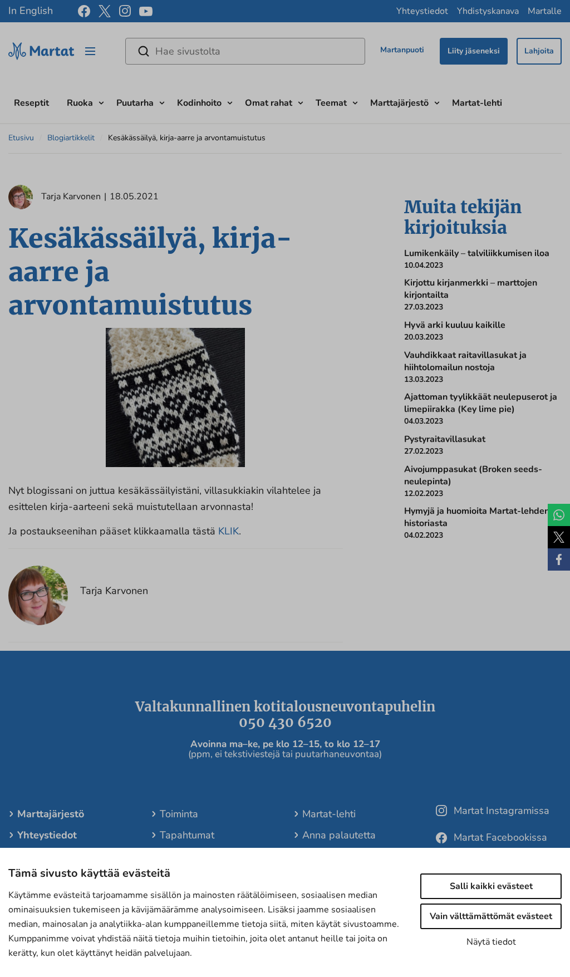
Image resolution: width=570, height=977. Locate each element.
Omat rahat (268, 103)
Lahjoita (539, 51)
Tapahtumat (187, 835)
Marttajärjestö (399, 103)
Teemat (331, 103)
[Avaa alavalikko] (101, 101)
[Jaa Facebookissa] (559, 559)
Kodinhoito (199, 103)
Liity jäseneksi (474, 51)
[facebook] (84, 11)
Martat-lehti (477, 103)
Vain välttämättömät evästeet (491, 916)
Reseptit (31, 103)
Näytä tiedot (491, 942)
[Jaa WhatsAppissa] (559, 515)
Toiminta (179, 814)
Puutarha (135, 103)
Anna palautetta (339, 835)
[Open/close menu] (90, 51)
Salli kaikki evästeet (491, 886)
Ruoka (80, 103)
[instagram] (125, 11)
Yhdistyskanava (488, 11)
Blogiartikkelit (71, 137)
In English (30, 10)
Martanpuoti (402, 50)
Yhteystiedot (422, 11)
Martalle (545, 11)
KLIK (228, 531)
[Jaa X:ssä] (559, 537)
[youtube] (146, 11)
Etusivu (21, 137)
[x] (105, 11)
